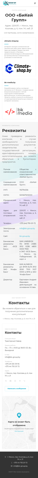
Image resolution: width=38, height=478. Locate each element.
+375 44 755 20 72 (12, 366)
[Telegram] (20, 381)
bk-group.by (25, 236)
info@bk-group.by (27, 228)
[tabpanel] (19, 386)
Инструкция (19, 431)
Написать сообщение (16, 389)
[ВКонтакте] (6, 381)
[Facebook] (11, 381)
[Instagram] (15, 381)
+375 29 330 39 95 (12, 364)
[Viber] (24, 381)
